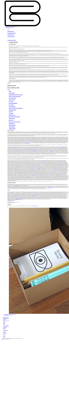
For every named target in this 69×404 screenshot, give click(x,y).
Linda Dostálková (62, 146)
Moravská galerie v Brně (6, 320)
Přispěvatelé (4, 319)
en (3, 28)
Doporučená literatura (11, 40)
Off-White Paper (10, 34)
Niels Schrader (49, 187)
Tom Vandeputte (62, 173)
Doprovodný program (5, 318)
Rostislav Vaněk (33, 175)
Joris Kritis (64, 153)
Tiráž (3, 323)
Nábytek (4, 328)
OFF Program (4, 333)
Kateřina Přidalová (18, 198)
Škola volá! (4, 332)
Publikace (4, 334)
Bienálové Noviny (10, 31)
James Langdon (43, 160)
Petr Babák (15, 186)
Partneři (4, 322)
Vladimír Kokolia (51, 151)
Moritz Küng (39, 168)
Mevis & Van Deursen (32, 165)
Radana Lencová (15, 163)
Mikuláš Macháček (61, 164)
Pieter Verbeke (31, 150)
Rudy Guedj (25, 149)
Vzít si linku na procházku (6, 326)
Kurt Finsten (27, 148)
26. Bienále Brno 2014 (11, 33)
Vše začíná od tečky (11, 36)
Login (2, 339)
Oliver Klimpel (10, 184)
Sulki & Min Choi (33, 138)
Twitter (4, 336)
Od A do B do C (5, 327)
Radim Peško (33, 195)
